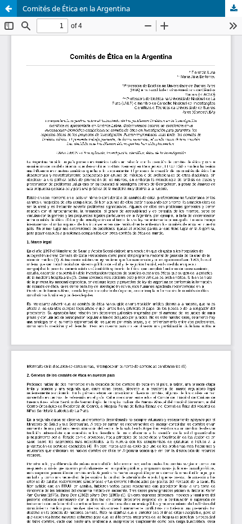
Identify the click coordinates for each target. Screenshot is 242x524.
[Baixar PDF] (233, 8)
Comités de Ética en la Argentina (76, 8)
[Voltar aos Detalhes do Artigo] (8, 8)
